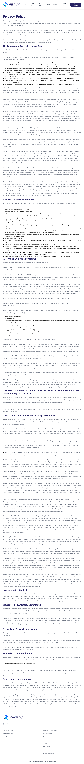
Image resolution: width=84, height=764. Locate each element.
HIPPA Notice (47, 746)
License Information (48, 753)
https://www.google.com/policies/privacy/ (25, 509)
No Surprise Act (47, 733)
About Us (32, 4)
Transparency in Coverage (50, 749)
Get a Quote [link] (76, 4)
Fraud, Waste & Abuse (49, 736)
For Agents (39, 4)
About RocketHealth (8, 730)
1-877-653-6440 (53, 642)
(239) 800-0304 (64, 4)
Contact (48, 4)
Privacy (45, 740)
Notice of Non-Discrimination (51, 730)
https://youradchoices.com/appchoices (28, 586)
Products (55, 4)
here (78, 553)
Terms (45, 743)
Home (25, 4)
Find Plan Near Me (8, 733)
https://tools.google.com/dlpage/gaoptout (51, 511)
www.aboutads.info (8, 586)
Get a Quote (6, 736)
